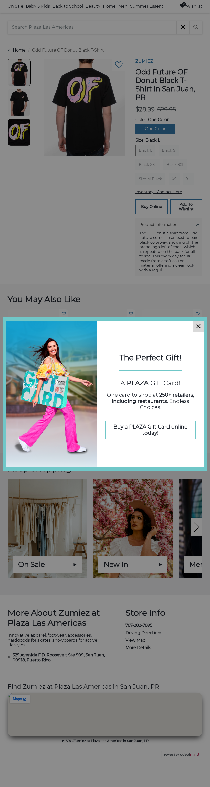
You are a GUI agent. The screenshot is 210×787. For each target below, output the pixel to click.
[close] (198, 326)
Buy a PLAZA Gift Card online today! (150, 430)
